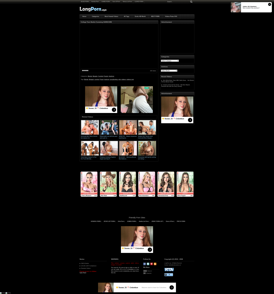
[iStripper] (137, 198)
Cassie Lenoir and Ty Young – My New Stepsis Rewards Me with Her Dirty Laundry (175, 85)
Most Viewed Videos (111, 16)
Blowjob (95, 76)
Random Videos (86, 268)
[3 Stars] (85, 70)
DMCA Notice (85, 263)
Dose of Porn (170, 221)
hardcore (106, 79)
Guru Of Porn (116, 1)
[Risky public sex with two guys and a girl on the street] (109, 135)
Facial (101, 79)
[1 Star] (82, 70)
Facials (106, 76)
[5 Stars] (87, 70)
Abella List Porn (143, 221)
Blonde (90, 76)
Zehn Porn (121, 221)
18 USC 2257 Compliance (88, 266)
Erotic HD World (140, 16)
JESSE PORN (85, 1)
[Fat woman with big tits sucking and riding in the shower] (147, 156)
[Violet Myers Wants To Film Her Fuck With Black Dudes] (90, 156)
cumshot (96, 79)
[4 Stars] (86, 70)
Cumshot (100, 76)
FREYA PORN (181, 221)
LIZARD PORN (139, 1)
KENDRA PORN (96, 221)
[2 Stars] (84, 70)
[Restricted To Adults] (169, 270)
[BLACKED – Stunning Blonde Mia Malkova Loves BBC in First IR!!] (128, 156)
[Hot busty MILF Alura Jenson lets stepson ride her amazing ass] (90, 135)
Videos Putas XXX (171, 16)
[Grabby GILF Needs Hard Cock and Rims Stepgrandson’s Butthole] (147, 135)
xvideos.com (130, 79)
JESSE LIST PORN (109, 221)
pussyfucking (114, 79)
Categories (95, 16)
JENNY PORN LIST (157, 221)
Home (84, 16)
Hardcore (111, 76)
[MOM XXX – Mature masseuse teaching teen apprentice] (128, 135)
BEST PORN (155, 16)
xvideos (123, 79)
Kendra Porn (95, 1)
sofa (119, 79)
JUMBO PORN (105, 1)
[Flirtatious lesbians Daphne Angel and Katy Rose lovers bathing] (109, 156)
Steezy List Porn (127, 1)
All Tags (126, 16)
